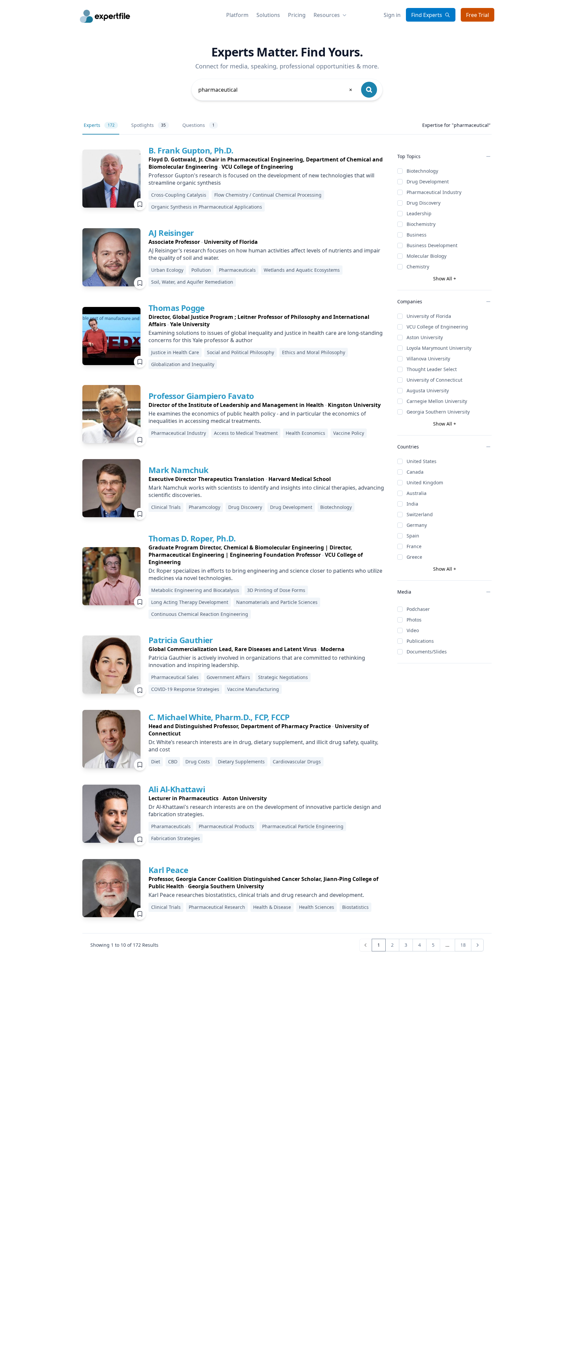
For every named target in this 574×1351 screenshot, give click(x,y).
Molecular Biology (426, 256)
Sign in (392, 15)
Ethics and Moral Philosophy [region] (313, 352)
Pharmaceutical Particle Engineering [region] (302, 826)
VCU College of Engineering (437, 327)
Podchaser (418, 609)
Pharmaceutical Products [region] (226, 826)
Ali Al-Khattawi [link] (176, 789)
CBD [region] (172, 761)
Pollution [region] (201, 270)
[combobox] (275, 89)
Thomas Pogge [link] (176, 307)
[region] (267, 163)
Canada (415, 472)
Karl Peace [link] (168, 869)
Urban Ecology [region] (167, 270)
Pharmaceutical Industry (434, 192)
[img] (111, 178)
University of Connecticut (434, 380)
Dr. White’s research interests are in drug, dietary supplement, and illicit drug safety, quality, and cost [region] (263, 745)
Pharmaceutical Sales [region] (175, 677)
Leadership (419, 213)
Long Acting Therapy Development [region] (189, 602)
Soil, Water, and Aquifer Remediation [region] (192, 282)
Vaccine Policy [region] (348, 433)
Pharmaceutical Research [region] (217, 907)
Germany (417, 525)
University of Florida (429, 316)
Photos (414, 620)
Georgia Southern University (438, 412)
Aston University (425, 337)
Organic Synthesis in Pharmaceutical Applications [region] (206, 207)
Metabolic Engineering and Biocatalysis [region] (195, 590)
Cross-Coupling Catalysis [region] (178, 195)
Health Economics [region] (305, 433)
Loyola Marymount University (439, 348)
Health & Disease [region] (272, 907)
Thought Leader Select (432, 369)
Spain (413, 535)
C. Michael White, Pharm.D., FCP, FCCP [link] (219, 717)
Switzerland (420, 514)
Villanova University (428, 358)
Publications (420, 641)
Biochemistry (421, 224)
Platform (237, 15)
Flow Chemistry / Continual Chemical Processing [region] (268, 195)
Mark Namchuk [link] (178, 469)
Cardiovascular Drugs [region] (297, 761)
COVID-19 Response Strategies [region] (185, 689)
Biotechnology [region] (336, 507)
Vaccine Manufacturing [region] (253, 689)
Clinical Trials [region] (166, 507)
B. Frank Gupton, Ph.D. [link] (191, 150)
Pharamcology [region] (204, 507)
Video (413, 630)
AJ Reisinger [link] (171, 232)
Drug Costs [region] (197, 761)
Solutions (268, 15)
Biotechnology (422, 171)
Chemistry (418, 266)
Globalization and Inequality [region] (182, 364)
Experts (99, 125)
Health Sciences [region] (316, 907)
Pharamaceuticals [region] (171, 826)
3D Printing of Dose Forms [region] (276, 590)
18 (463, 945)
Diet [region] (155, 761)
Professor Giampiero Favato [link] (201, 395)
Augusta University (428, 390)
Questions (198, 125)
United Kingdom (425, 482)
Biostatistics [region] (355, 907)
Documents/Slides (427, 651)
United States (421, 461)
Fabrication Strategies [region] (175, 838)
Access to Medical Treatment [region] (246, 433)
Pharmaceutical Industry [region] (178, 433)
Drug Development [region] (291, 507)
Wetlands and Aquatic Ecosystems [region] (302, 270)
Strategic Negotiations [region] (283, 677)
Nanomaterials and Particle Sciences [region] (277, 602)
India (412, 504)
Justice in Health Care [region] (175, 352)
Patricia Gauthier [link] (180, 639)
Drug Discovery (423, 203)
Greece (414, 557)
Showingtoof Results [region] (124, 945)
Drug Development (428, 181)
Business (417, 235)
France (414, 546)
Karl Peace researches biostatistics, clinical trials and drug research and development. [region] (256, 895)
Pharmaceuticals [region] (237, 270)
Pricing (297, 15)
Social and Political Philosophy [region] (240, 352)
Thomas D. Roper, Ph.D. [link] (192, 538)
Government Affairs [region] (228, 677)
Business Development (432, 245)
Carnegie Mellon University (437, 401)
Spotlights (148, 125)
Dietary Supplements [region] (241, 761)
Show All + (444, 278)
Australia (417, 493)
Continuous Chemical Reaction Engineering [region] (199, 614)
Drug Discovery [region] (245, 507)
